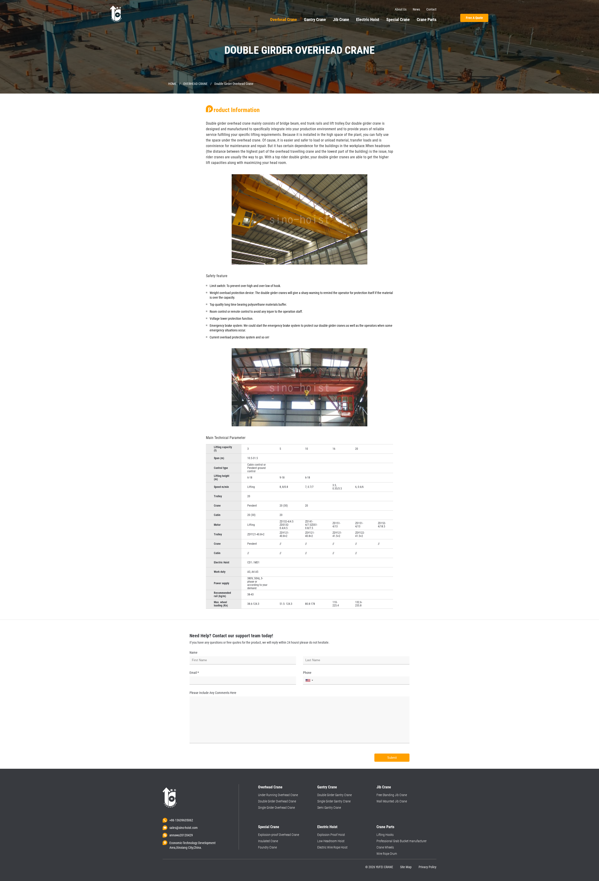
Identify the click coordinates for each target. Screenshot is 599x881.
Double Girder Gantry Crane (334, 795)
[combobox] (307, 680)
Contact (431, 9)
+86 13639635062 (181, 820)
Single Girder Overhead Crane (276, 807)
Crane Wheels (385, 847)
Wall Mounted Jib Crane (391, 801)
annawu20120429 (181, 835)
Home (172, 84)
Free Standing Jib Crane (391, 795)
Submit (392, 757)
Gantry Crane (315, 19)
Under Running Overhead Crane (278, 795)
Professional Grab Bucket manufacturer (401, 841)
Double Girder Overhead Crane (277, 801)
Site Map (406, 867)
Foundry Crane (267, 847)
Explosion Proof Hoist (331, 835)
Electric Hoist (367, 19)
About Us (400, 9)
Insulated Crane (268, 841)
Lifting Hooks (385, 835)
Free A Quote (474, 18)
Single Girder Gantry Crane (334, 801)
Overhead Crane (283, 19)
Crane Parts (426, 19)
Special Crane (398, 19)
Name (193, 652)
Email (194, 672)
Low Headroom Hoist (330, 841)
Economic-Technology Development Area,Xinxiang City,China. (192, 843)
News (416, 9)
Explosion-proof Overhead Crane (278, 835)
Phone (307, 672)
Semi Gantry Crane (329, 807)
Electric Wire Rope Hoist (332, 847)
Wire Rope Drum (386, 854)
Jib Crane (341, 19)
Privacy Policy (427, 867)
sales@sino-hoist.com (183, 828)
